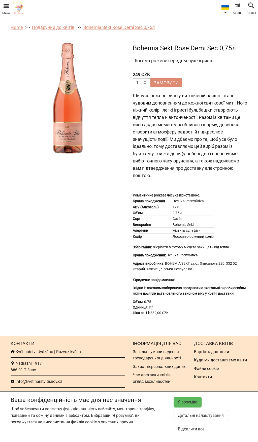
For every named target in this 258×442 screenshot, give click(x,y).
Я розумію (187, 402)
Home (17, 27)
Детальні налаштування (201, 415)
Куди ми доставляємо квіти (220, 360)
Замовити (166, 82)
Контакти (203, 377)
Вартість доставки (211, 351)
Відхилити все (191, 429)
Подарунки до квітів (53, 27)
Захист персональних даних (159, 366)
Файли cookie (206, 368)
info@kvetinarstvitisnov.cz (38, 381)
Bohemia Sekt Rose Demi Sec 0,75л (119, 27)
